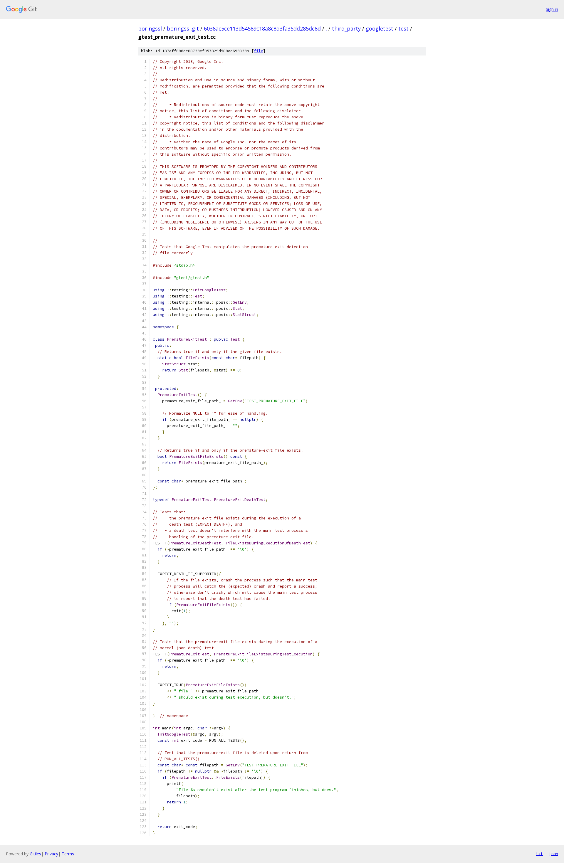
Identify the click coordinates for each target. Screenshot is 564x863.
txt (539, 853)
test (403, 28)
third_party (346, 28)
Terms (68, 854)
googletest (379, 28)
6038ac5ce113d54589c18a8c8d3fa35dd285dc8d (262, 28)
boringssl (150, 28)
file (258, 50)
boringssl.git (183, 28)
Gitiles (35, 854)
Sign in (552, 9)
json (553, 853)
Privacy (51, 854)
